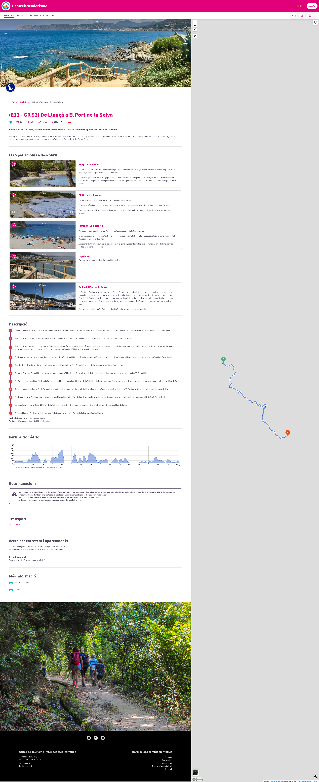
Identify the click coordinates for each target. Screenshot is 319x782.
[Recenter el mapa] (195, 36)
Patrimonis (21, 15)
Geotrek (168, 769)
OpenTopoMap (306, 781)
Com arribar (167, 760)
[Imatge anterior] (4, 53)
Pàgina (14, 102)
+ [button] (195, 21)
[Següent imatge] (187, 53)
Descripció (33, 15)
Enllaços (168, 757)
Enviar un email (25, 766)
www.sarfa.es (14, 524)
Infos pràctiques (47, 15)
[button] (195, 29)
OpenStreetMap (275, 781)
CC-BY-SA (315, 781)
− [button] (195, 25)
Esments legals (165, 763)
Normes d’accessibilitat (162, 766)
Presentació (9, 15)
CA (301, 6)
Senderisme (24, 102)
